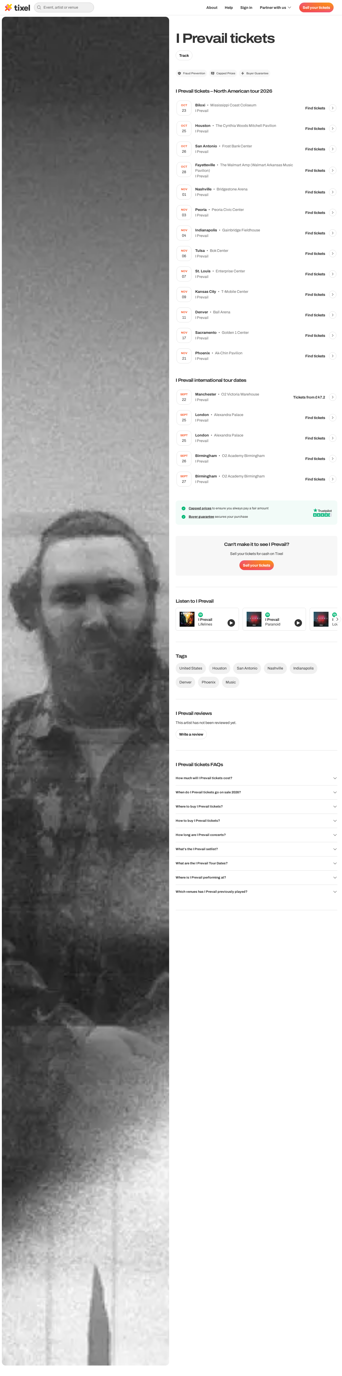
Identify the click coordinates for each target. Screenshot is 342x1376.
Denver (185, 682)
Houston (219, 668)
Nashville (275, 668)
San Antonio (247, 668)
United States (190, 668)
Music (231, 682)
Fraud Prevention (194, 73)
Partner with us (273, 7)
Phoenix (208, 682)
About (211, 7)
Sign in (246, 7)
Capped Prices (225, 73)
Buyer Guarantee (257, 73)
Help (229, 7)
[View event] (332, 108)
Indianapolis (303, 668)
